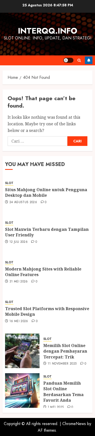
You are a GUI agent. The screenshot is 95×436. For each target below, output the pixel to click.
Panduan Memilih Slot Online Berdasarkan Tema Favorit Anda (63, 391)
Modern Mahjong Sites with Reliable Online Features (43, 271)
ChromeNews (74, 424)
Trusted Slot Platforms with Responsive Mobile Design (47, 311)
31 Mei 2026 (18, 282)
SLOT (9, 183)
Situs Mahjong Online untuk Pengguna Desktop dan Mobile (46, 192)
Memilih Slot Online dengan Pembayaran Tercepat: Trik (65, 351)
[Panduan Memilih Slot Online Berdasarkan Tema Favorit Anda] (22, 390)
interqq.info (47, 31)
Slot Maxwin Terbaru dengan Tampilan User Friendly (47, 232)
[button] (79, 60)
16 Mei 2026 (18, 321)
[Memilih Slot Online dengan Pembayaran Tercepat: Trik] (22, 351)
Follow (88, 60)
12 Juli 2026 (18, 242)
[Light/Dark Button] (68, 60)
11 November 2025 (62, 364)
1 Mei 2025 (56, 407)
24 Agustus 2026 (23, 202)
